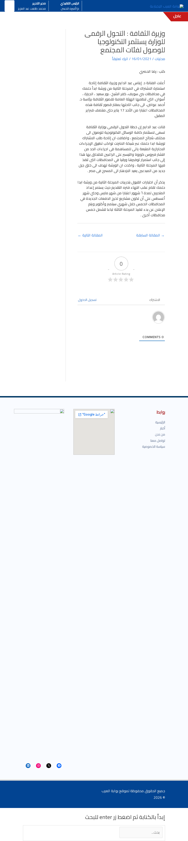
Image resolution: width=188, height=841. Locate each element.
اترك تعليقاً (120, 58)
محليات (160, 58)
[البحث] (108, 832)
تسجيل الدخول (87, 300)
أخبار (162, 428)
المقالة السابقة (150, 235)
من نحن (160, 434)
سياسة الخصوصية (153, 447)
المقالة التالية (90, 235)
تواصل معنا (157, 441)
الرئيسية (160, 422)
